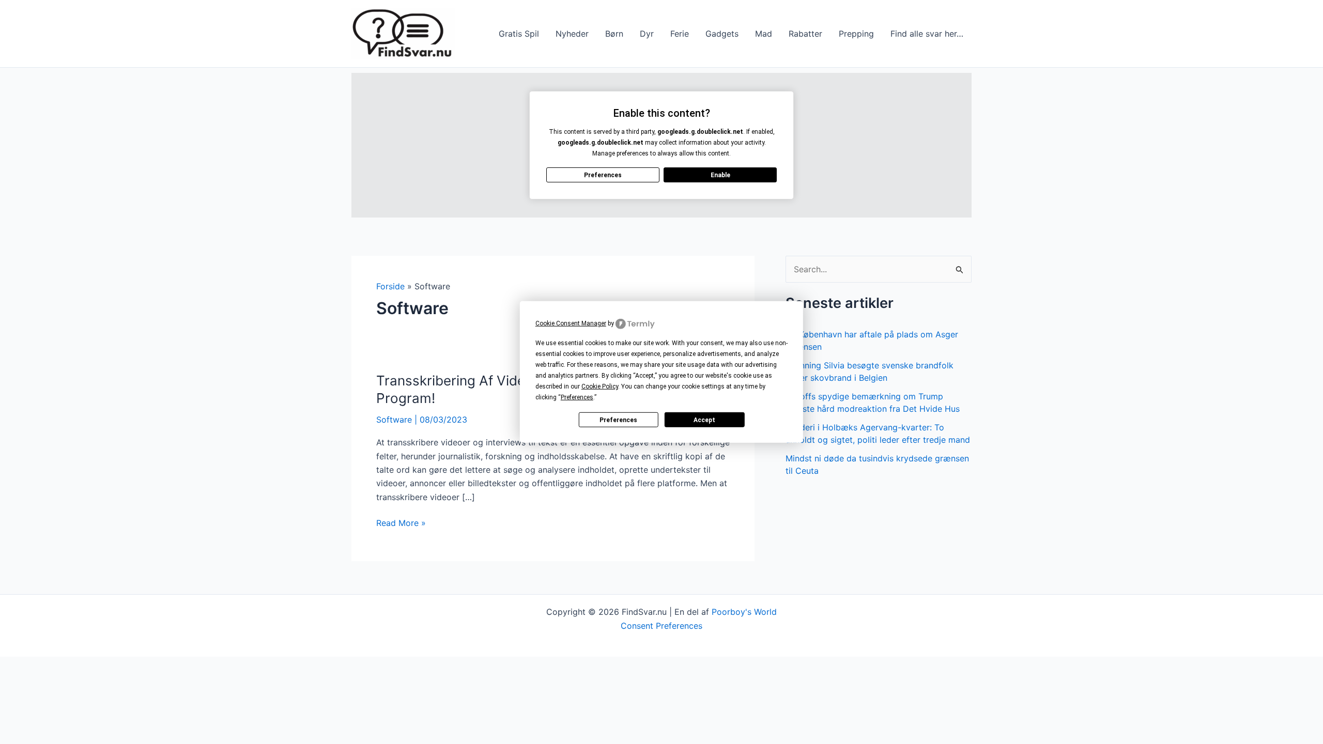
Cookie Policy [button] (599, 386)
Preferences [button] (577, 397)
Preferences (618, 420)
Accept (704, 420)
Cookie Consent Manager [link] (570, 323)
